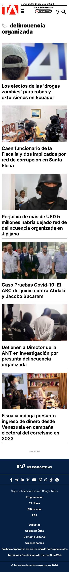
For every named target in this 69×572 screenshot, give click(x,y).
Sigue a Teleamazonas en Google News (34, 491)
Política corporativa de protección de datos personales (34, 549)
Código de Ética (34, 530)
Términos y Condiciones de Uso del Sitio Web (34, 555)
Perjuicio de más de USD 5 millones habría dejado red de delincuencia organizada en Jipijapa (34, 225)
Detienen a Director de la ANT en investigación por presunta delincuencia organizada (30, 355)
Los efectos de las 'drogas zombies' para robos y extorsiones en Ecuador (31, 91)
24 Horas (34, 503)
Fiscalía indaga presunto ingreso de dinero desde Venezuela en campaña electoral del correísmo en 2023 (30, 427)
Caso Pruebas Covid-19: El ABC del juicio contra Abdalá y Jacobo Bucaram (33, 290)
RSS (34, 515)
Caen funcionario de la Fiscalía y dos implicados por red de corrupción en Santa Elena (34, 156)
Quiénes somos (34, 543)
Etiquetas (34, 524)
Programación (34, 497)
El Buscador (34, 509)
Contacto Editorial (35, 536)
